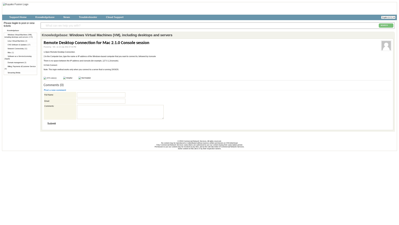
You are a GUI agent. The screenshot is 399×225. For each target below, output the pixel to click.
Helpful (69, 78)
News (66, 17)
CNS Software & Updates (19, 45)
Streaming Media (14, 73)
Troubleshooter (88, 17)
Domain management (17, 62)
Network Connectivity (17, 49)
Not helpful (86, 78)
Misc (11, 52)
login (15, 23)
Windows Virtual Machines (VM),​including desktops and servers (19, 36)
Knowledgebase (45, 17)
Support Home (18, 17)
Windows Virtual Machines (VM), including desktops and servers (120, 35)
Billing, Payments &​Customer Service (20, 67)
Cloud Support (114, 17)
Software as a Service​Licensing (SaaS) (18, 57)
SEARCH (384, 25)
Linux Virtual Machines (17, 41)
